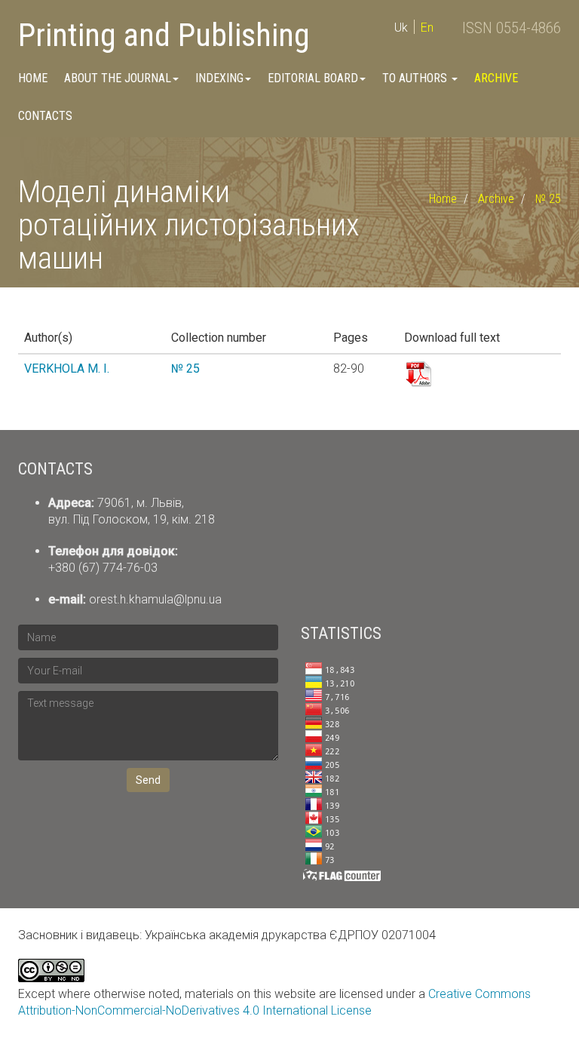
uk (401, 27)
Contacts (45, 116)
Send (148, 780)
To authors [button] (416, 78)
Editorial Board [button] (313, 78)
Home (32, 78)
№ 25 (548, 199)
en (427, 27)
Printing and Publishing (164, 35)
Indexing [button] (219, 78)
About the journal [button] (117, 78)
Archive (496, 78)
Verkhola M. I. (66, 368)
